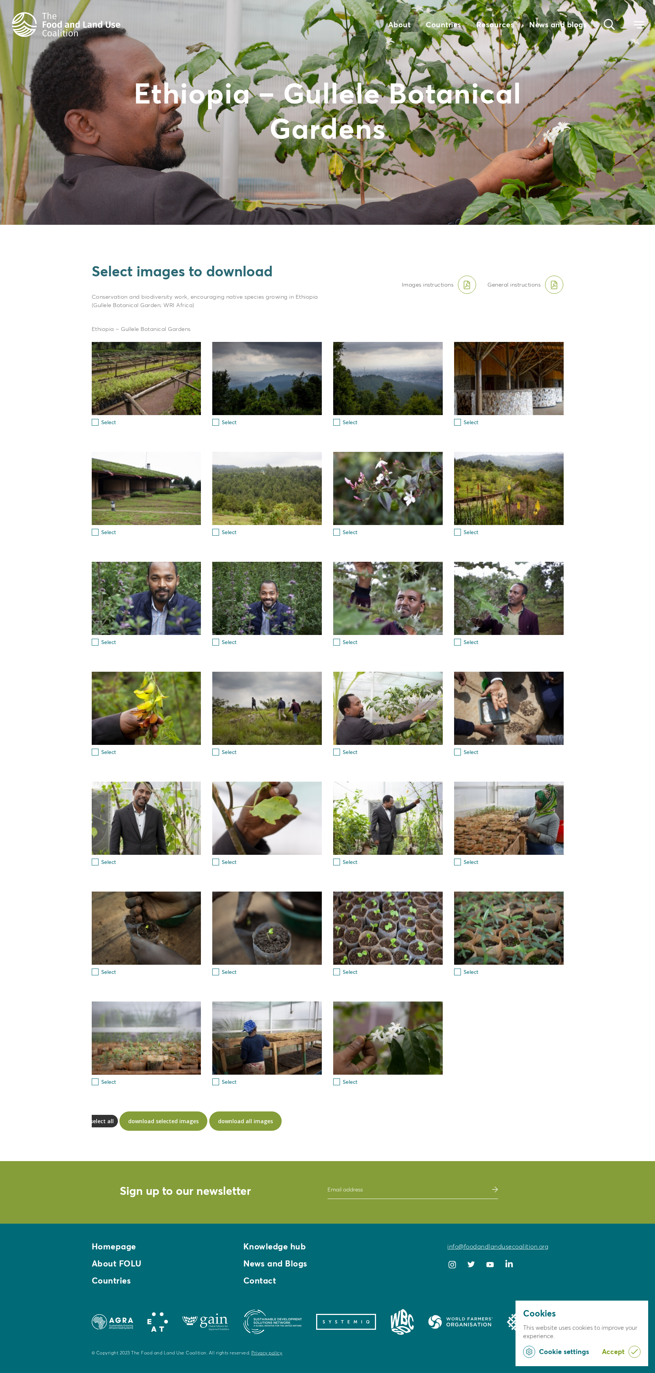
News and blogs (558, 24)
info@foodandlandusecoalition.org (497, 1246)
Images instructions (428, 284)
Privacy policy (266, 1353)
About (399, 24)
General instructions (514, 284)
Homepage (114, 1246)
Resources (495, 24)
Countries (443, 24)
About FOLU (117, 1263)
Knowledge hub (274, 1246)
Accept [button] (613, 1351)
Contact (259, 1280)
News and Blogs (275, 1263)
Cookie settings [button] (564, 1351)
